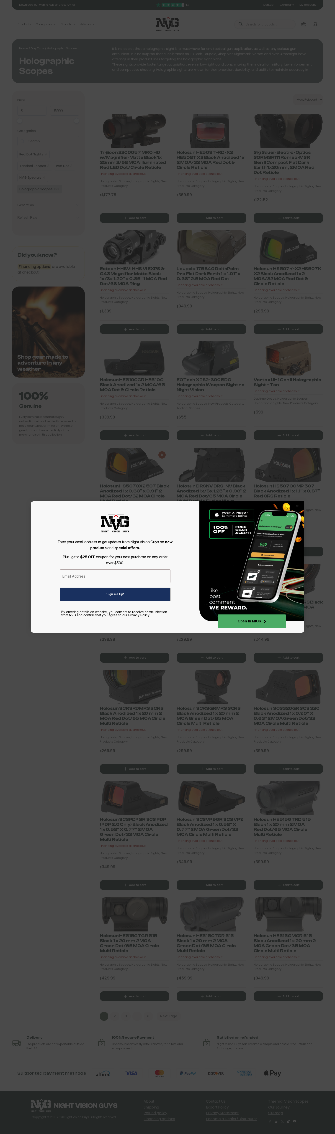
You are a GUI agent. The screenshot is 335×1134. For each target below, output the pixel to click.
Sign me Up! (115, 594)
